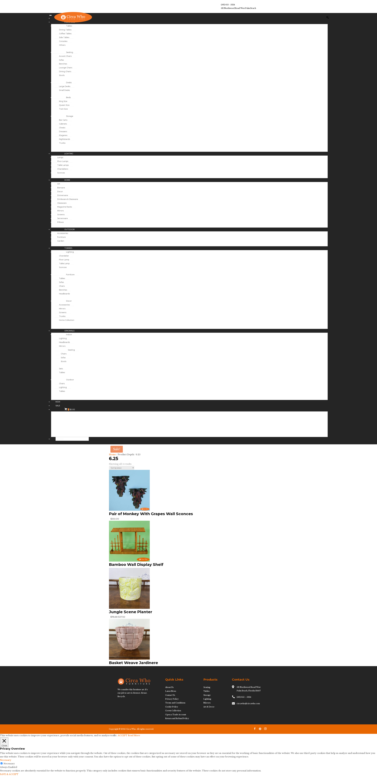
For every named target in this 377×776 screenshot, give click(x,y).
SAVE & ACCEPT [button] (9, 774)
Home (112, 454)
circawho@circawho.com (248, 703)
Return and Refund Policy (177, 718)
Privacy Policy (172, 699)
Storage (207, 695)
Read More (134, 735)
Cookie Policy (171, 707)
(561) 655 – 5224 (244, 697)
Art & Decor (208, 707)
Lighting (207, 699)
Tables (206, 691)
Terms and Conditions (175, 703)
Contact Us (170, 695)
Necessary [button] (5, 760)
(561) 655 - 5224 (228, 5)
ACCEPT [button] (122, 735)
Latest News (170, 691)
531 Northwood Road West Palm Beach (238, 8)
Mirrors (207, 703)
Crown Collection (173, 710)
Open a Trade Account (175, 714)
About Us (169, 687)
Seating (206, 687)
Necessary (9, 763)
